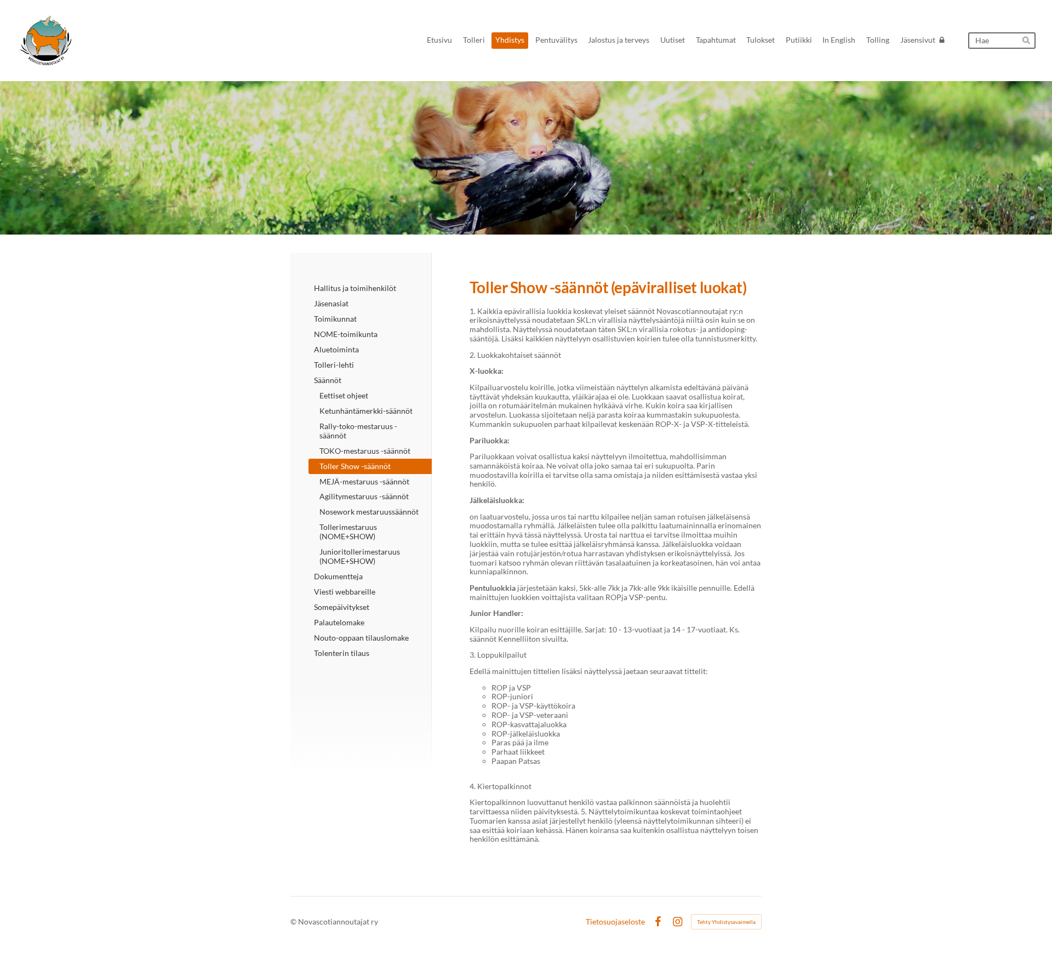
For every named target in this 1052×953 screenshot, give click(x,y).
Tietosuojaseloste (615, 922)
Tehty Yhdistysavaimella (726, 921)
